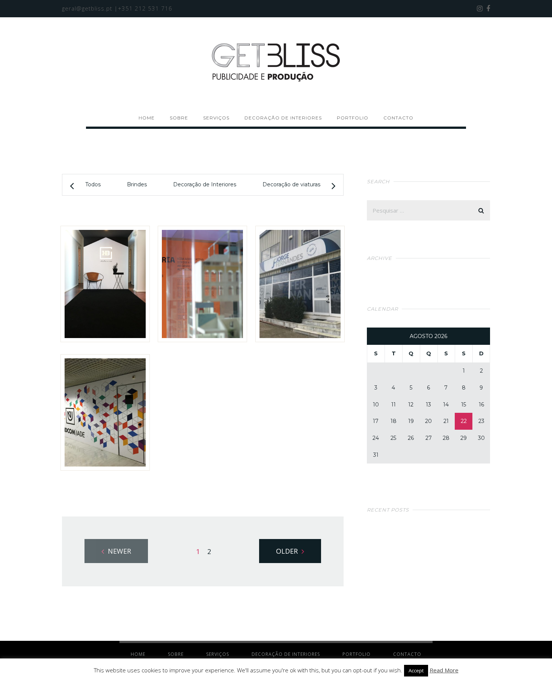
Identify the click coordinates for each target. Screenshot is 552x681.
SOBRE (179, 118)
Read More (444, 670)
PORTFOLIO (352, 118)
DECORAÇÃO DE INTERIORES (283, 118)
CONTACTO (398, 118)
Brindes (137, 184)
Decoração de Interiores (204, 184)
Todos (93, 184)
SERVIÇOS (216, 118)
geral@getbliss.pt (87, 8)
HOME (147, 118)
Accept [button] (416, 670)
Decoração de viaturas (291, 184)
